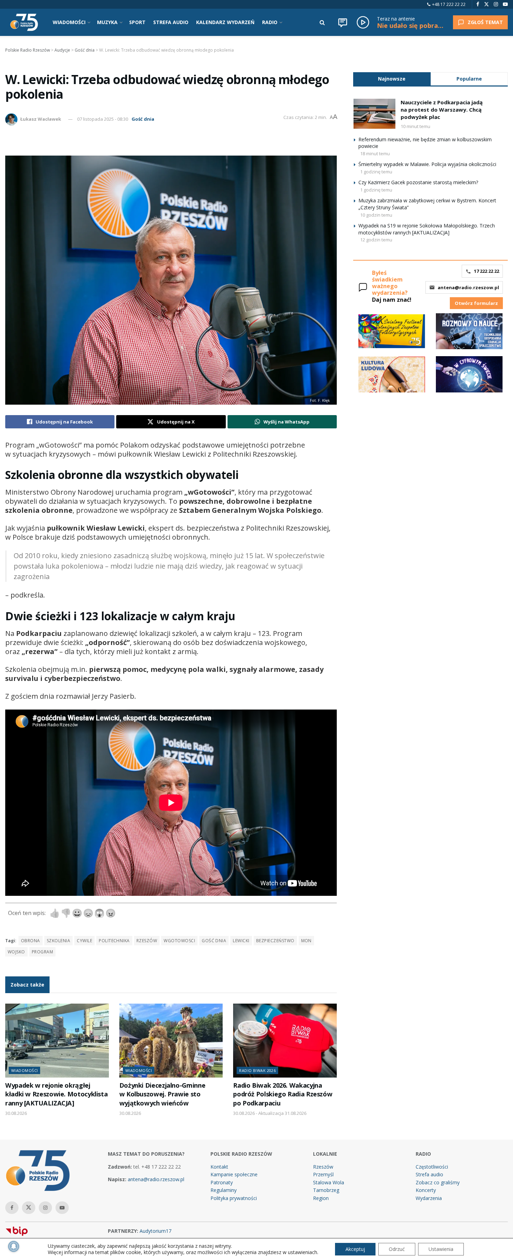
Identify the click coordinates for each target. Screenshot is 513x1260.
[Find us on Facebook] (477, 4)
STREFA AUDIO (170, 22)
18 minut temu (375, 153)
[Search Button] (322, 22)
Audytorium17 (155, 1231)
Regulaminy (223, 1190)
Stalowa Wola (328, 1182)
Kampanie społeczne (234, 1174)
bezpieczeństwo (275, 941)
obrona (30, 941)
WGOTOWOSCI (179, 941)
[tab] (392, 78)
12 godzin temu (376, 240)
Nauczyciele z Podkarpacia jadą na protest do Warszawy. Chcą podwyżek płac (442, 109)
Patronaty (221, 1182)
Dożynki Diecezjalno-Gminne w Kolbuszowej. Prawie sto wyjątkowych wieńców (162, 1094)
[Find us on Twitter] (486, 4)
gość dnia (214, 941)
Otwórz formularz (476, 303)
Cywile (84, 941)
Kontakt (219, 1166)
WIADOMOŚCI (69, 22)
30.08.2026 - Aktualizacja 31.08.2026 (269, 1113)
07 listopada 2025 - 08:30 (102, 119)
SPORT (137, 22)
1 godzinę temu (376, 171)
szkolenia (58, 941)
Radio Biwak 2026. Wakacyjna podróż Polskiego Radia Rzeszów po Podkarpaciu (282, 1094)
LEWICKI (241, 941)
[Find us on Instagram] (496, 4)
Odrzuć (397, 1249)
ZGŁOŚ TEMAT (485, 22)
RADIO (269, 22)
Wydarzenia (429, 1198)
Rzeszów (146, 941)
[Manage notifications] (13, 1246)
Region (321, 1198)
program (42, 952)
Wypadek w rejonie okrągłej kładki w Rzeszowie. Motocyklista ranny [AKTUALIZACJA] (56, 1094)
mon (306, 941)
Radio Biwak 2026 (257, 1070)
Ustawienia (441, 1249)
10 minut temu (415, 126)
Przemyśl (323, 1174)
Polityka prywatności (233, 1198)
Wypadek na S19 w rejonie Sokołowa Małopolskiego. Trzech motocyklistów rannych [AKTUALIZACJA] (426, 229)
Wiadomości (24, 1070)
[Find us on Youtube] (505, 4)
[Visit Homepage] (24, 22)
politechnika (114, 941)
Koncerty (426, 1190)
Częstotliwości (432, 1166)
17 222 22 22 (486, 271)
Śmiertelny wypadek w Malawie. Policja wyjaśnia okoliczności (427, 164)
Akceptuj (355, 1249)
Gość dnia (143, 119)
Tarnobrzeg (326, 1190)
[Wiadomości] (343, 22)
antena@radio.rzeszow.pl (468, 287)
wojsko (16, 952)
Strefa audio (429, 1174)
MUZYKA (107, 22)
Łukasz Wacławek (40, 119)
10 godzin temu (376, 215)
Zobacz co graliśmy (438, 1182)
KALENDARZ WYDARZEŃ (225, 22)
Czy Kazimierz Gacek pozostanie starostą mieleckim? (418, 182)
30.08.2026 (16, 1113)
